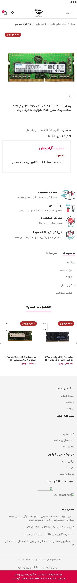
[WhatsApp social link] (53, 136)
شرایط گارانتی (67, 474)
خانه (73, 24)
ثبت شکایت (67, 434)
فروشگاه (70, 402)
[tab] (69, 253)
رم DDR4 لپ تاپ (23, 24)
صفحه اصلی (67, 396)
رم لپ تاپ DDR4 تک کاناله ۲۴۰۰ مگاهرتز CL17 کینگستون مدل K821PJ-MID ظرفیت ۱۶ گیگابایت (21, 360)
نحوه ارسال (68, 467)
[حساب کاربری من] (12, 13)
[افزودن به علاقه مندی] (44, 330)
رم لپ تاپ (41, 24)
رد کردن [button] (73, 2)
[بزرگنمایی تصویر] (70, 96)
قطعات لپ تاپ (59, 24)
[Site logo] (38, 13)
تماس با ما (68, 446)
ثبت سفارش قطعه (64, 440)
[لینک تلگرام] (49, 136)
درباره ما (70, 408)
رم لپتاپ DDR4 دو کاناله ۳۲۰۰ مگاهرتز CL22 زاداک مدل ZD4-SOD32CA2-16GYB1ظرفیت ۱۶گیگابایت (59, 361)
